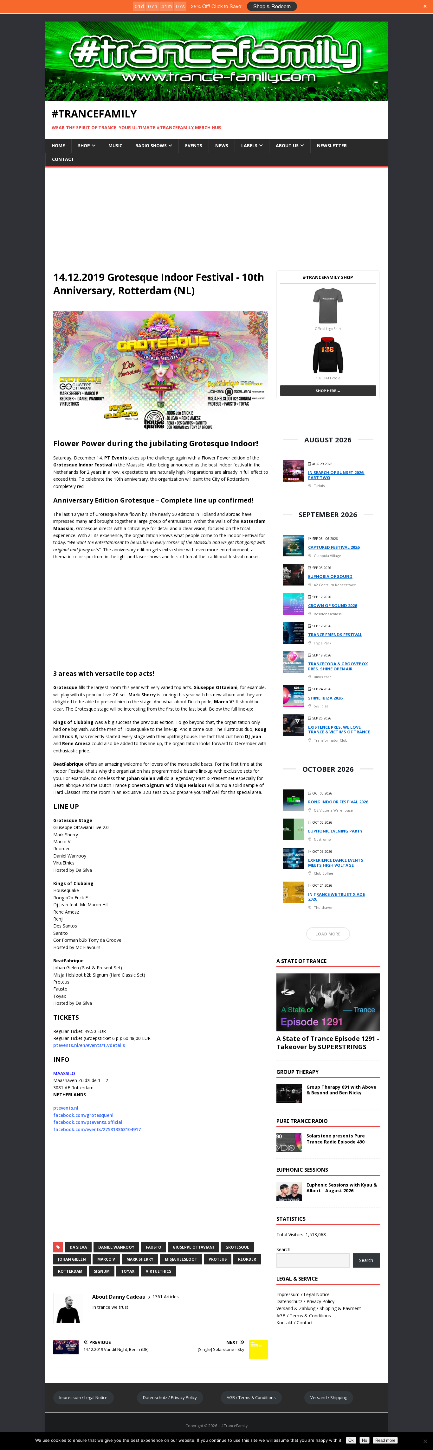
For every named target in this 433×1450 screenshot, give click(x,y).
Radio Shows (151, 145)
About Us (287, 145)
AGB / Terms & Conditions (303, 1316)
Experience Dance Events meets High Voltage (335, 862)
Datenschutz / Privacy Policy (305, 1301)
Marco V (106, 1259)
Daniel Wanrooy (116, 1247)
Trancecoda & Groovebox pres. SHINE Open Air (338, 666)
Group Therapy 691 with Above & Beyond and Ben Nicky (341, 1090)
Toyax (127, 1271)
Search (283, 1249)
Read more (385, 1440)
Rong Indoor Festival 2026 (338, 802)
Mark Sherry (139, 1259)
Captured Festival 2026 (333, 547)
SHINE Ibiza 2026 (325, 698)
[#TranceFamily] (216, 97)
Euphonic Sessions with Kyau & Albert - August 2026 (342, 1188)
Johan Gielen (72, 1259)
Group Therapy (297, 1071)
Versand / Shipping (328, 1397)
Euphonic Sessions (302, 1169)
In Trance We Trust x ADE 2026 (336, 896)
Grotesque (237, 1247)
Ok (351, 1440)
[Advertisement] (216, 215)
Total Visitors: (291, 1235)
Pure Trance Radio (302, 1121)
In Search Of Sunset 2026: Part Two (336, 475)
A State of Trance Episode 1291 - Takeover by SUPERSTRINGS (327, 1042)
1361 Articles (165, 1297)
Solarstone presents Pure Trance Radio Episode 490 (336, 1138)
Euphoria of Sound (330, 576)
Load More (328, 934)
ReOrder (247, 1259)
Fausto (153, 1247)
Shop (84, 145)
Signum (102, 1271)
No (364, 1440)
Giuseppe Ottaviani (193, 1247)
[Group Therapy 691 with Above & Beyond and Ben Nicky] (289, 1099)
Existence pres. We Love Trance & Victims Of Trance (339, 729)
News (221, 145)
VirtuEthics (158, 1271)
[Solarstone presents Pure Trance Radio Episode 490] (289, 1148)
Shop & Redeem (272, 6)
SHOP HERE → (328, 390)
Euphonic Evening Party (335, 831)
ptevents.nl (65, 1108)
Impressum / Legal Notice (303, 1294)
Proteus (218, 1259)
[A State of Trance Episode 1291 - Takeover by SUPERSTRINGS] (328, 1027)
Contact (63, 159)
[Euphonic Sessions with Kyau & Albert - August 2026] (289, 1197)
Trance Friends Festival (335, 634)
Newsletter (332, 145)
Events (193, 145)
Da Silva (78, 1247)
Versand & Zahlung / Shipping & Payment (318, 1308)
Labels (249, 145)
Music (115, 145)
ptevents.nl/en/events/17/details (89, 1045)
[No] (425, 1441)
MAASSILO (64, 1073)
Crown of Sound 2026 (332, 605)
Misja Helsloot (181, 1259)
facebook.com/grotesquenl (83, 1115)
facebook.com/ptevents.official (87, 1122)
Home (58, 145)
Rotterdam (70, 1271)
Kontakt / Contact (294, 1323)
